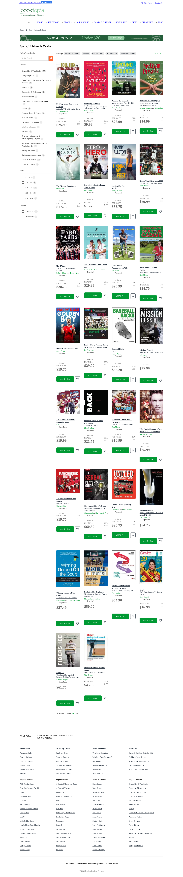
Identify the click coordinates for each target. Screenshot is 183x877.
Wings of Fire (61, 846)
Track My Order (25, 2)
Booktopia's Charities (99, 765)
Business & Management (137, 788)
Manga (131, 837)
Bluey (22, 792)
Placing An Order (26, 753)
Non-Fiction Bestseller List (138, 769)
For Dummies (25, 805)
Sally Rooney (97, 829)
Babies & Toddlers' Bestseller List (141, 753)
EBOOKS (67, 22)
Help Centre (36, 2)
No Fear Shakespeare (27, 829)
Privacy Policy (25, 765)
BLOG (160, 22)
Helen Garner (97, 809)
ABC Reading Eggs (26, 784)
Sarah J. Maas (97, 833)
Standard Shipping (62, 757)
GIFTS (134, 22)
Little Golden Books (27, 821)
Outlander (59, 825)
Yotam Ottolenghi (98, 850)
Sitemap (23, 774)
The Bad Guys (61, 829)
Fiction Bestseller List (136, 765)
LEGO (22, 817)
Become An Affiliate (27, 769)
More (156, 53)
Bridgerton (60, 792)
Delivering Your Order (64, 769)
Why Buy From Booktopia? (102, 757)
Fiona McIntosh (98, 805)
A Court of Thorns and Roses (66, 784)
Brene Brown (97, 784)
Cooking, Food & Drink (137, 792)
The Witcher (60, 842)
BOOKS (40, 22)
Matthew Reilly (97, 821)
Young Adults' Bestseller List (139, 761)
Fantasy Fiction (134, 829)
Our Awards (96, 761)
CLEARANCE (147, 22)
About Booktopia (99, 748)
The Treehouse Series (63, 833)
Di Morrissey (97, 796)
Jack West (59, 809)
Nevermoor (60, 821)
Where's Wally (25, 850)
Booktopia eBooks (98, 769)
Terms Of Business (26, 761)
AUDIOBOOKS (82, 22)
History (131, 809)
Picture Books (134, 842)
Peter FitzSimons (98, 825)
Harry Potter (24, 813)
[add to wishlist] (77, 134)
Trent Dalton (97, 846)
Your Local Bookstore (100, 753)
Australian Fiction (135, 817)
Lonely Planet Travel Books (30, 825)
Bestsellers (133, 748)
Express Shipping (62, 761)
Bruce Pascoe (97, 788)
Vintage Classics (25, 846)
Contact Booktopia (26, 757)
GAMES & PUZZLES (102, 22)
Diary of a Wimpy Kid (64, 796)
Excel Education (25, 796)
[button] (36, 64)
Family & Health (135, 800)
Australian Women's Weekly (30, 788)
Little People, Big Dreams (65, 813)
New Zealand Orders (63, 774)
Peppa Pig (23, 837)
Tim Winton (96, 842)
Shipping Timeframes (63, 765)
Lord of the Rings (62, 817)
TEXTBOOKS (53, 22)
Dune (58, 800)
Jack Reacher (60, 805)
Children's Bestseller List (137, 757)
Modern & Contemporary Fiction (140, 833)
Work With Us (97, 774)
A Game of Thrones (63, 788)
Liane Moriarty (97, 817)
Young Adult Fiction (136, 846)
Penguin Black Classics (28, 833)
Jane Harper (96, 813)
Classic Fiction (134, 825)
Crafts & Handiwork (136, 796)
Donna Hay (96, 800)
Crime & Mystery (135, 821)
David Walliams (98, 792)
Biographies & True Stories (138, 784)
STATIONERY (121, 22)
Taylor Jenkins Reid (99, 837)
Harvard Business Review (29, 809)
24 (73, 713)
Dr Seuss (23, 800)
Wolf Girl (59, 850)
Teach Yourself (25, 842)
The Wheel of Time (63, 837)
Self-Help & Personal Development (141, 813)
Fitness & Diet (134, 805)
